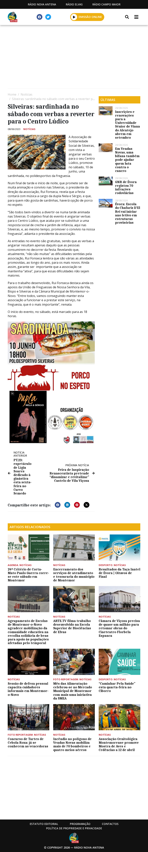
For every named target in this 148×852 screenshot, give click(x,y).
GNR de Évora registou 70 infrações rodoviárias (126, 187)
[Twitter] (48, 17)
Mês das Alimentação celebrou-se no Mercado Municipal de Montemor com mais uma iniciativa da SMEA (72, 691)
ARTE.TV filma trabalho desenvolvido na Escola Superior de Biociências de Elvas (72, 626)
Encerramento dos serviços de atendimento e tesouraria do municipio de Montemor (73, 574)
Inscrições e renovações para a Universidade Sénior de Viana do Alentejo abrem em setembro (127, 124)
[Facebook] (39, 17)
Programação (80, 824)
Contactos (110, 824)
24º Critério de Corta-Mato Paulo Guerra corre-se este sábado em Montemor (28, 574)
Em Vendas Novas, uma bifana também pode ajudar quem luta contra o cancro (127, 160)
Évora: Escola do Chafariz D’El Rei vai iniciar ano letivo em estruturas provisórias (127, 213)
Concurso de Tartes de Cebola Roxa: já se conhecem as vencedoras (28, 742)
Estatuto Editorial (44, 824)
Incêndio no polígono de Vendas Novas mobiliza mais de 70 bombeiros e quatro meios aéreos (72, 744)
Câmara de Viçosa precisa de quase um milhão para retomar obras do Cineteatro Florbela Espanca (119, 628)
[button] (74, 17)
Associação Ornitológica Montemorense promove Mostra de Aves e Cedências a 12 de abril (119, 744)
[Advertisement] (74, 58)
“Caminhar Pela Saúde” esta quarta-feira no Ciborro (117, 687)
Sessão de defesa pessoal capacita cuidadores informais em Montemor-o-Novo (28, 689)
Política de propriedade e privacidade (74, 828)
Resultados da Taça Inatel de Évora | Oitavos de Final (119, 573)
